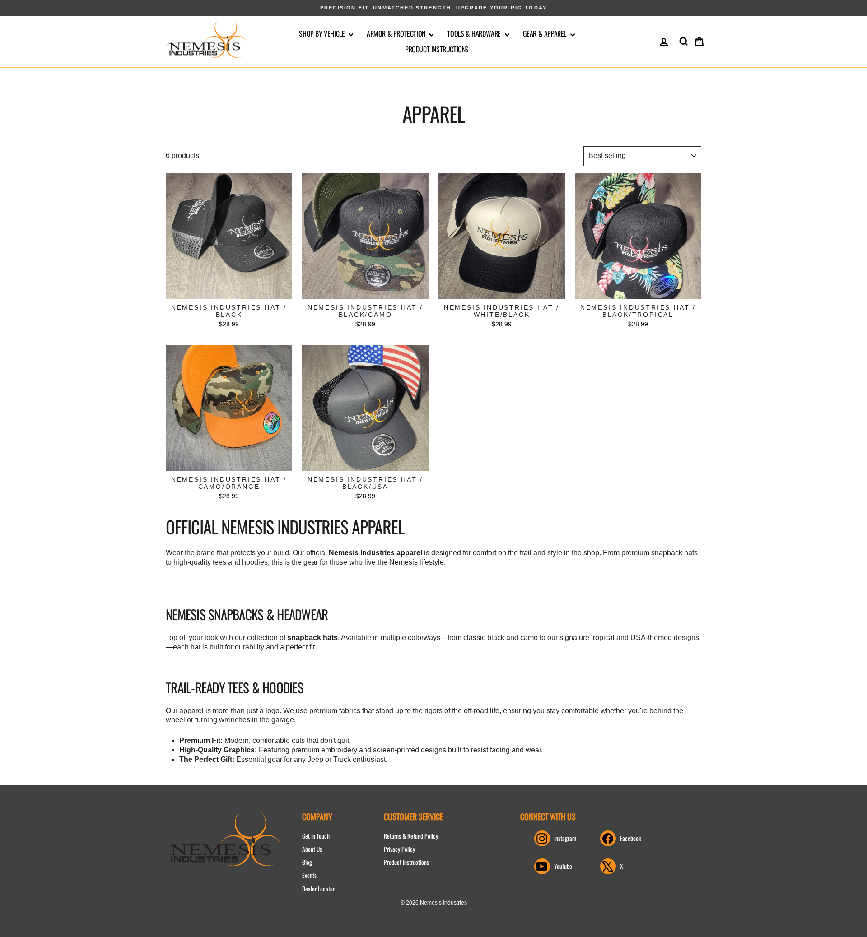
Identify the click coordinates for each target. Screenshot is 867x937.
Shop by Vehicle (322, 33)
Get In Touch (316, 835)
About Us (312, 849)
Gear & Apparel (545, 33)
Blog (307, 862)
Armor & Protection (397, 33)
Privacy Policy (399, 849)
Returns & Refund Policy (411, 835)
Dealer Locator (318, 888)
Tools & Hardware (474, 33)
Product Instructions (437, 49)
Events (309, 875)
